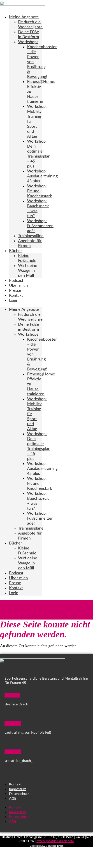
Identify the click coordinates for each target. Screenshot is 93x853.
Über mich (18, 286)
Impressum (17, 789)
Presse (15, 291)
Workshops (28, 42)
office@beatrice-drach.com (55, 841)
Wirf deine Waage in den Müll (27, 271)
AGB (12, 798)
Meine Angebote (24, 17)
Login (13, 301)
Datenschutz (19, 794)
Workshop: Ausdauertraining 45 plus (42, 176)
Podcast (16, 281)
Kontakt (16, 296)
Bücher (15, 251)
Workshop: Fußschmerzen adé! (40, 226)
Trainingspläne (31, 236)
